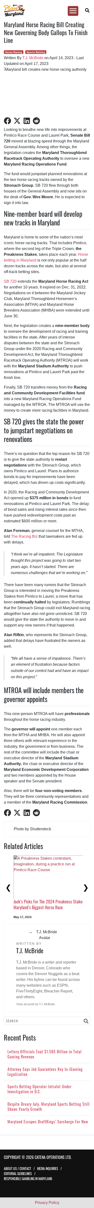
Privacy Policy (47, 1203)
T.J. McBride (32, 58)
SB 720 (10, 281)
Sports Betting (36, 52)
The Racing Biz (24, 536)
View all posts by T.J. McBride (35, 1004)
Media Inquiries (47, 1168)
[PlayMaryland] (45, 11)
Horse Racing (13, 52)
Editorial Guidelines (18, 1173)
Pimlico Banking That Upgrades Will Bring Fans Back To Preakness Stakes (46, 886)
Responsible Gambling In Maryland (28, 1178)
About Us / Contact (17, 1168)
